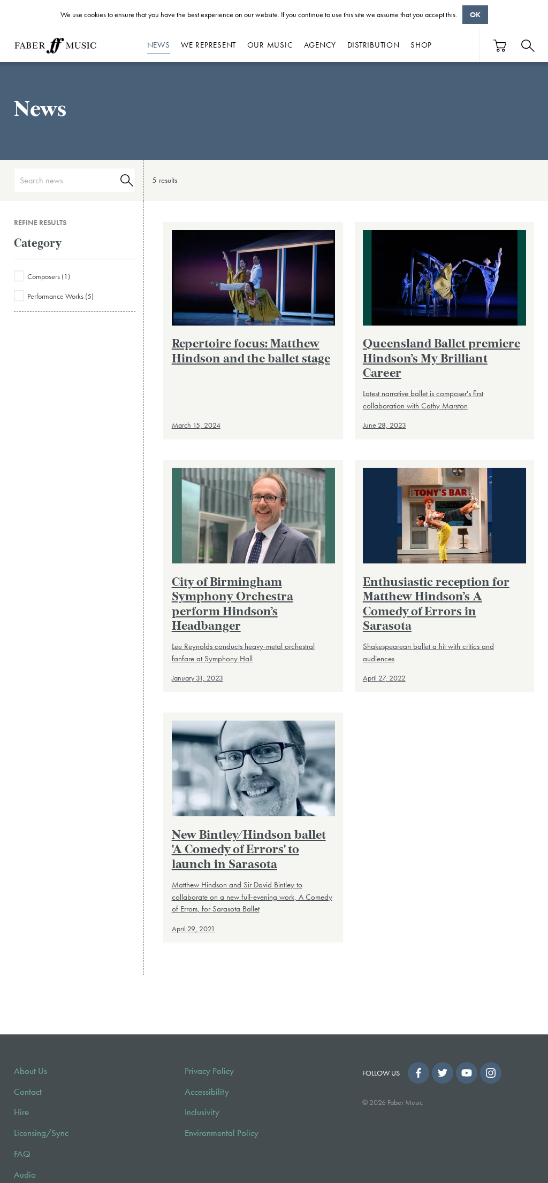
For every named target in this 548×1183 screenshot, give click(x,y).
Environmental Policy (221, 1133)
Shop (421, 45)
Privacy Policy (209, 1071)
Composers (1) (48, 276)
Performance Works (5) (60, 296)
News (158, 45)
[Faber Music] (55, 45)
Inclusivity (202, 1112)
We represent (208, 45)
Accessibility (207, 1091)
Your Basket (500, 46)
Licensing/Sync (41, 1133)
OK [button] (475, 14)
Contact (28, 1091)
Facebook (418, 1073)
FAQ (22, 1153)
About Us (30, 1071)
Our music (270, 45)
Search (125, 180)
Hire (21, 1112)
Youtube (466, 1073)
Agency (320, 45)
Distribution (373, 45)
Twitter (442, 1073)
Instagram (490, 1073)
